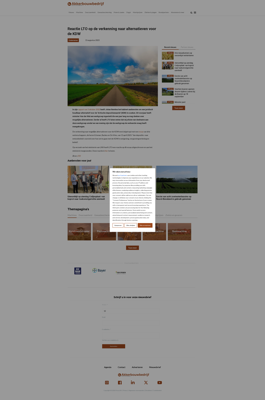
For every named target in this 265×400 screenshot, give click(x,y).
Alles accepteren (145, 225)
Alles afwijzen (130, 225)
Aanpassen (118, 225)
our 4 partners (122, 175)
